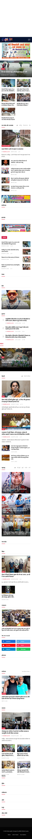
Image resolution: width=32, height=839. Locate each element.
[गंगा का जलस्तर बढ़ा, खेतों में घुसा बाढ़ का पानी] (16, 69)
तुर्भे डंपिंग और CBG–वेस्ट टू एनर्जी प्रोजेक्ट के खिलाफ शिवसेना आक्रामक (22, 105)
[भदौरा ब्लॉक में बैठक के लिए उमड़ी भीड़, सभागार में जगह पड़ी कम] (23, 83)
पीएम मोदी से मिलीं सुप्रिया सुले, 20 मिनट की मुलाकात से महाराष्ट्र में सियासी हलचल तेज (16, 401)
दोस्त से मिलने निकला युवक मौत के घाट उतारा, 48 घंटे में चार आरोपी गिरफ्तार (16, 575)
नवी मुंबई (18, 468)
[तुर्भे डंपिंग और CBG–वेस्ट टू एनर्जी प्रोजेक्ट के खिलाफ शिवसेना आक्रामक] (23, 97)
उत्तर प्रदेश (3, 693)
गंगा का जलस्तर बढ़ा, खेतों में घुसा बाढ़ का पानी (14, 72)
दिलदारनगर (25, 125)
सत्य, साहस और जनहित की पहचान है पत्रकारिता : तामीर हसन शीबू (19, 161)
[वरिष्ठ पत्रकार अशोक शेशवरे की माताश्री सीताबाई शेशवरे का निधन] (16, 482)
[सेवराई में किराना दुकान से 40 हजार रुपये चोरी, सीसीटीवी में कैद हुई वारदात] (8, 83)
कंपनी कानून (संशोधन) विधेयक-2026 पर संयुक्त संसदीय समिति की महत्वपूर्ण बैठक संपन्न (20, 457)
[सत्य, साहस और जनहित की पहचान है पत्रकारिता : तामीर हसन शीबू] (5, 163)
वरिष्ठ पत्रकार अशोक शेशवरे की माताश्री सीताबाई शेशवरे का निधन (15, 490)
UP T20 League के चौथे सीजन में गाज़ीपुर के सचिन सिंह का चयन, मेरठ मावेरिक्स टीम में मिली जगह (15, 305)
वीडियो (1, 344)
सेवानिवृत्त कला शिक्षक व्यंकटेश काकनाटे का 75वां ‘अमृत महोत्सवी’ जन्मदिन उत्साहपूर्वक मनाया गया (15, 533)
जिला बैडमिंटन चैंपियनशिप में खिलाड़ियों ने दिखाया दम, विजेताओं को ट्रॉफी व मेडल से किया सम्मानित (17, 336)
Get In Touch (15, 835)
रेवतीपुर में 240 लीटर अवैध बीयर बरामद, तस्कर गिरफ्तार (10, 250)
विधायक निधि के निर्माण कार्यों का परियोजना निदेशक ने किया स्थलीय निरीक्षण (8, 105)
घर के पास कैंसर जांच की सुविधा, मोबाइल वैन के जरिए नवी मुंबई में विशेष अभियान (8, 755)
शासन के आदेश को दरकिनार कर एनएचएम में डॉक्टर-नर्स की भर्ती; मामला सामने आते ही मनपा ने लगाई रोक (15, 511)
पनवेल (26, 468)
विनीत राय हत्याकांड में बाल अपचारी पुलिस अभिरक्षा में (11, 266)
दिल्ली (3, 396)
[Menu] (29, 40)
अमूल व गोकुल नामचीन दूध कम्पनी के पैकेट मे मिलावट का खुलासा (13, 361)
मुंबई (22, 468)
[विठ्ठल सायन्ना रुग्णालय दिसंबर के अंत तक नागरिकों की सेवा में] (23, 748)
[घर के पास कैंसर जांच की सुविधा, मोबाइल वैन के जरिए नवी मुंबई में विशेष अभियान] (8, 748)
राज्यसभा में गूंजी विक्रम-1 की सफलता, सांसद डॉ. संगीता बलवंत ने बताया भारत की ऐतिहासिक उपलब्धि (15, 433)
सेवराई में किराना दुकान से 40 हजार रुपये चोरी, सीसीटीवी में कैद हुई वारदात (8, 90)
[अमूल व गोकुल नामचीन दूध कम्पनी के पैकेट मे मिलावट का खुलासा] (16, 357)
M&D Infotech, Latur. (24, 831)
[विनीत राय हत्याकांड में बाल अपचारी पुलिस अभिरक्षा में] (26, 267)
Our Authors (23, 835)
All (17, 125)
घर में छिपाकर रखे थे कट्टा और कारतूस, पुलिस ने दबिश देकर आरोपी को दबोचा (8, 597)
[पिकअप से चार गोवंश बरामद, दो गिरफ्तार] (26, 259)
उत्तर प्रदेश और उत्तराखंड (6, 146)
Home (9, 835)
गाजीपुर (20, 125)
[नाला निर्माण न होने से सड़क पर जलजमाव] (16, 138)
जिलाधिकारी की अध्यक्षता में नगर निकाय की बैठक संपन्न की (8, 119)
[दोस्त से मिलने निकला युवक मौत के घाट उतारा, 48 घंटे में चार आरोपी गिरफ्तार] (16, 564)
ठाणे (29, 468)
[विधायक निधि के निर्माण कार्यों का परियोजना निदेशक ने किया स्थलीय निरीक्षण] (8, 97)
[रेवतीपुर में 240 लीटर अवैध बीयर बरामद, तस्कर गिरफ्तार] (26, 252)
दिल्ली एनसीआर (27, 376)
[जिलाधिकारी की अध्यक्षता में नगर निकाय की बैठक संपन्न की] (8, 112)
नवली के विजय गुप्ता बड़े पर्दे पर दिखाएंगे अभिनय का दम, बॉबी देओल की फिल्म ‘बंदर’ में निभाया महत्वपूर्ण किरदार (16, 698)
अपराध (3, 571)
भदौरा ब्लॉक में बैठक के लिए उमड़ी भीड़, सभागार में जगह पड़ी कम (23, 90)
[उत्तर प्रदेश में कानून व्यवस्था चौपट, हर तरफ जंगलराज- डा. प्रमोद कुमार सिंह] (5, 188)
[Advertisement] (16, 18)
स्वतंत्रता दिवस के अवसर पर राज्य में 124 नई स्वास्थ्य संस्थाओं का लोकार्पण (8, 772)
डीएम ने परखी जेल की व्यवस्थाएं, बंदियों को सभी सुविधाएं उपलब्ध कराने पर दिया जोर (20, 179)
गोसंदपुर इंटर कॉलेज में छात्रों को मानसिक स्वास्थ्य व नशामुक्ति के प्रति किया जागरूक (15, 732)
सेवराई (30, 125)
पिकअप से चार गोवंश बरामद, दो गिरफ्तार (10, 257)
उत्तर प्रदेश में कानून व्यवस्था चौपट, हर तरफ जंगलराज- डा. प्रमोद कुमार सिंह (20, 187)
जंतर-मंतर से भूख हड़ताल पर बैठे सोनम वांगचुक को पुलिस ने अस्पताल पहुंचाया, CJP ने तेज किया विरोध (20, 447)
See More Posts (25, 671)
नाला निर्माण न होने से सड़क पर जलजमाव (12, 149)
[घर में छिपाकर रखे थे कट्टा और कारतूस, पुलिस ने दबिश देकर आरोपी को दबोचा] (8, 590)
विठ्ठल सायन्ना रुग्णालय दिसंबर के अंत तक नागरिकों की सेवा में (23, 755)
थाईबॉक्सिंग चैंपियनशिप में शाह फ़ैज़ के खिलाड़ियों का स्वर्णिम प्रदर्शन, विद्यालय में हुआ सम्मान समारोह (17, 320)
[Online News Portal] (14, 39)
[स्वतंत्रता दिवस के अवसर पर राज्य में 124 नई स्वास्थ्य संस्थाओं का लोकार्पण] (8, 765)
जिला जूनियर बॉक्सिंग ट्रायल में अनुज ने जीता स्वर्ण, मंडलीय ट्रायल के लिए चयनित (17, 328)
